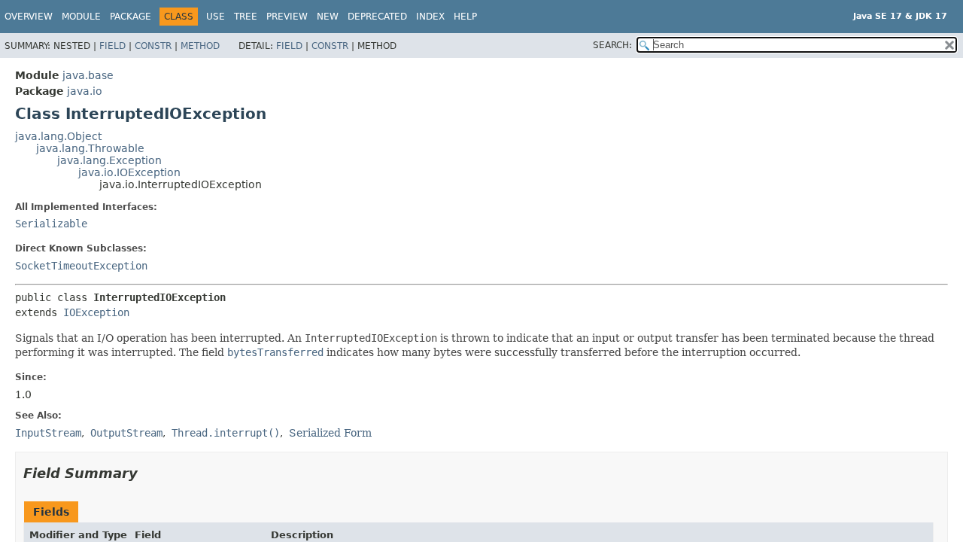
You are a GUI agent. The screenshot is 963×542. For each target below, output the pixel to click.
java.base (88, 75)
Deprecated (377, 16)
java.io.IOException (129, 172)
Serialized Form (330, 433)
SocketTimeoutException (81, 266)
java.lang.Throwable (90, 148)
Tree (245, 16)
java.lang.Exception (109, 160)
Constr (153, 46)
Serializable (51, 224)
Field (112, 46)
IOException (96, 312)
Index (430, 16)
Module (81, 16)
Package (130, 16)
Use (215, 16)
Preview (287, 16)
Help (465, 16)
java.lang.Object (58, 136)
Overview (29, 16)
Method (200, 46)
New (328, 16)
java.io (84, 91)
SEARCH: (612, 45)
